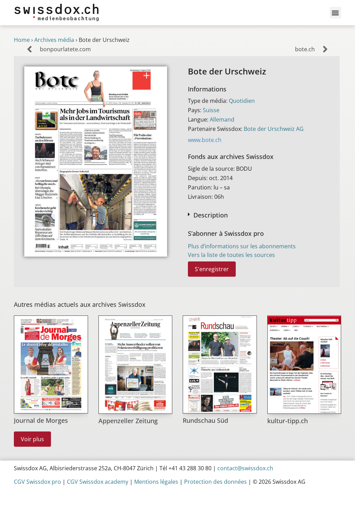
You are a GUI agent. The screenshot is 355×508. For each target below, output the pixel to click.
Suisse (211, 110)
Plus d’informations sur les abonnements (242, 246)
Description (210, 215)
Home (22, 40)
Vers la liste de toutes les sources (231, 255)
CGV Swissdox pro (37, 481)
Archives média (54, 40)
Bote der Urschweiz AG (274, 129)
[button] (335, 12)
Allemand (222, 119)
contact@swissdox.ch (245, 468)
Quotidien (242, 101)
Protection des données (215, 481)
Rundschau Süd (205, 420)
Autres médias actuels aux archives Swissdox (79, 304)
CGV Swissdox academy (97, 481)
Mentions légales (156, 481)
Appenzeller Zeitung (128, 421)
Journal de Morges (41, 420)
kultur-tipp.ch (287, 421)
